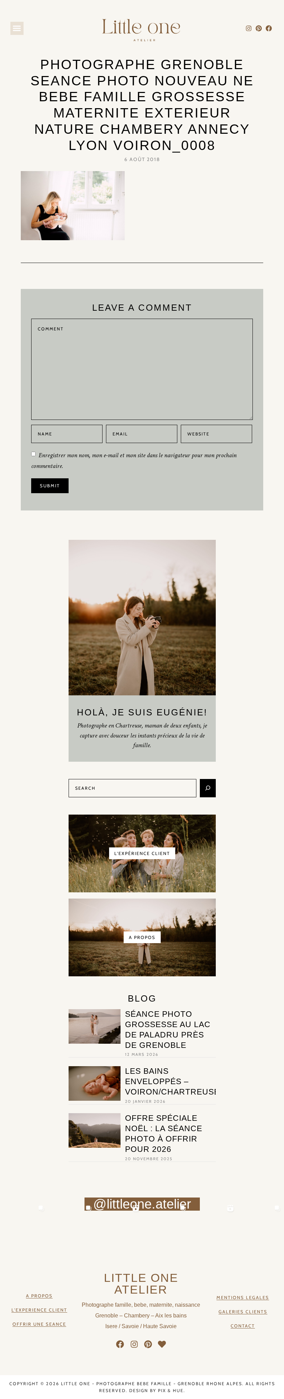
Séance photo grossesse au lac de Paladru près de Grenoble (168, 1030)
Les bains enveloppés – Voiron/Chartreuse (172, 1081)
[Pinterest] (259, 29)
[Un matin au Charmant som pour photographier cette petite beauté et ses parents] (23, 1225)
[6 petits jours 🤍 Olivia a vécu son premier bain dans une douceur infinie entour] (212, 1225)
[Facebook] (269, 29)
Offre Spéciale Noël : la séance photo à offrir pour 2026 (163, 1134)
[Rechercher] (208, 788)
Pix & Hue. (171, 1390)
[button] (17, 28)
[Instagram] (249, 29)
